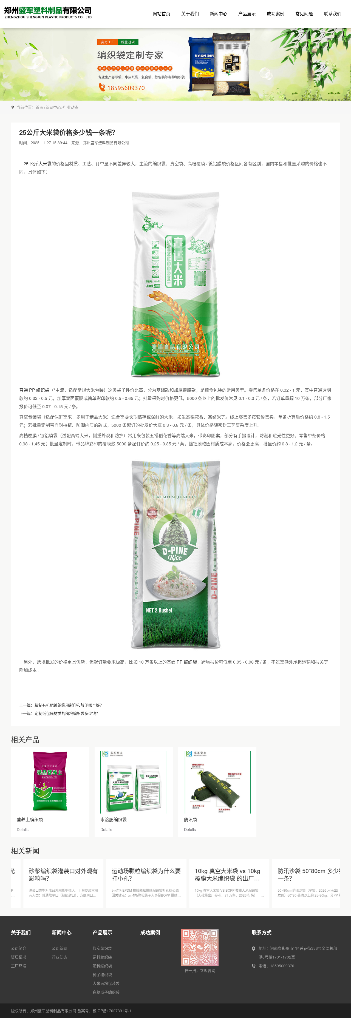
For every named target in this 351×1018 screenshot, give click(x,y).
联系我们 (332, 13)
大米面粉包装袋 (106, 983)
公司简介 (18, 948)
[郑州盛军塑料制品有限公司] (59, 14)
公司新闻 (59, 948)
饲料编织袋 (102, 957)
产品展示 (247, 13)
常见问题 (304, 13)
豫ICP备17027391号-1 (112, 1010)
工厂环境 (18, 965)
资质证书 (18, 957)
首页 (39, 107)
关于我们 (190, 13)
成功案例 (275, 13)
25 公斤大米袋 (38, 163)
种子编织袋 (102, 974)
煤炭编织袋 (102, 948)
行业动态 (70, 107)
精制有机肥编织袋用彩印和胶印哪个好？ (69, 705)
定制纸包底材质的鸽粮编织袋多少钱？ (67, 713)
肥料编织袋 (102, 965)
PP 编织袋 (187, 662)
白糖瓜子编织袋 (106, 992)
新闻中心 (218, 13)
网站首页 (161, 13)
